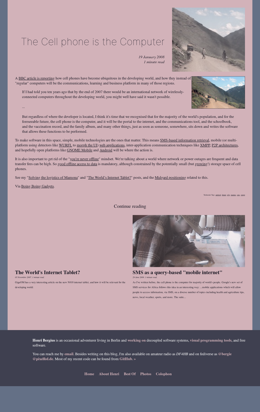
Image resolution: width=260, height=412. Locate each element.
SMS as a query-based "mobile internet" (177, 272)
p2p (228, 195)
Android (106, 149)
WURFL (65, 144)
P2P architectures (225, 144)
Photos (145, 373)
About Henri (109, 373)
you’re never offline (84, 158)
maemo (233, 195)
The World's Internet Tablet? (47, 272)
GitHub (126, 358)
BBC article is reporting (37, 78)
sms (238, 195)
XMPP (205, 144)
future (224, 195)
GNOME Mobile (79, 149)
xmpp (243, 195)
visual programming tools (211, 340)
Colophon (164, 373)
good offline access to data (77, 163)
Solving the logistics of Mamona (53, 177)
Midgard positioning (170, 177)
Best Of (130, 373)
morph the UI (87, 144)
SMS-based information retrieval (184, 139)
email (69, 353)
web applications (112, 144)
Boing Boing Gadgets (37, 185)
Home (89, 373)
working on (137, 340)
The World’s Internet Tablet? (109, 177)
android (218, 195)
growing (201, 163)
